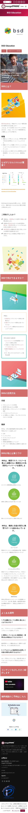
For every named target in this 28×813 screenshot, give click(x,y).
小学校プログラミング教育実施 (14, 50)
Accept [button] (22, 810)
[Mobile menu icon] (26, 6)
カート (4, 50)
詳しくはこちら (16, 810)
